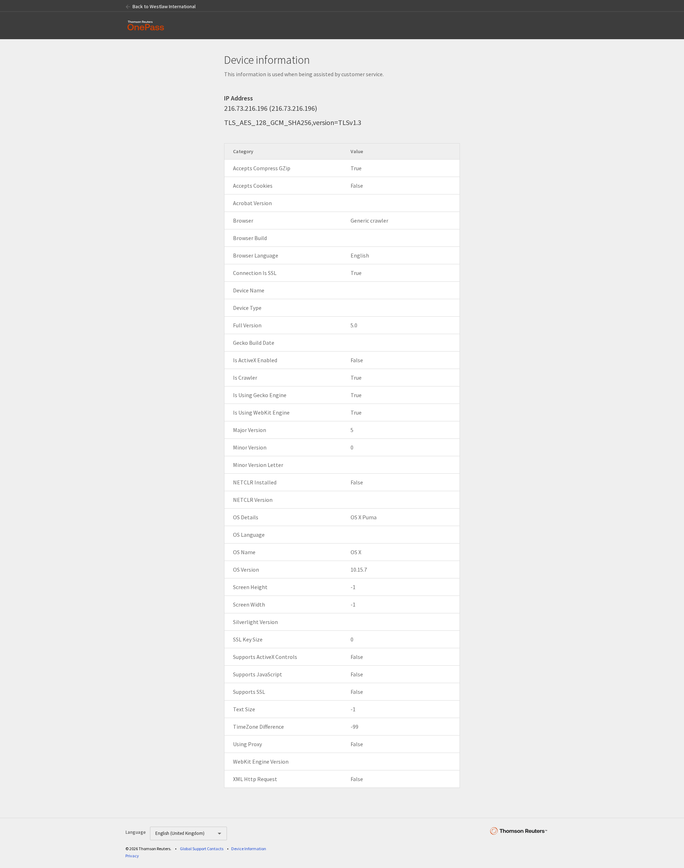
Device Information (248, 848)
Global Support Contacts (201, 848)
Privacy (132, 855)
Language (135, 832)
